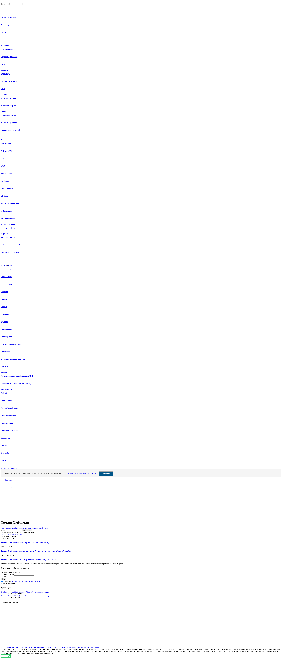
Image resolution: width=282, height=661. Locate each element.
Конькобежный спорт (9, 408)
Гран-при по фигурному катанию (14, 228)
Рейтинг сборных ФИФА (11, 344)
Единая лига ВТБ (8, 49)
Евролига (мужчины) (9, 57)
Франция (4, 322)
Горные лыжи (6, 400)
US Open (4, 196)
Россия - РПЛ (6, 269)
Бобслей (4, 393)
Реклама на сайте (51, 647)
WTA (3, 166)
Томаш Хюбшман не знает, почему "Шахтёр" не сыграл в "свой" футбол (36, 551)
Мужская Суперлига (9, 98)
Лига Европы (6, 337)
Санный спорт (6, 438)
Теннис (3, 140)
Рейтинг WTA (6, 151)
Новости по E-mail (12, 647)
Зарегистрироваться (32, 581)
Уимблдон (5, 181)
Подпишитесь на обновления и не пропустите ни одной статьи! (25, 528)
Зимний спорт (6, 389)
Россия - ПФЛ (6, 284)
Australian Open (7, 188)
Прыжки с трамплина (9, 430)
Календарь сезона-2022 (10, 252)
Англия (4, 299)
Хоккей (4, 372)
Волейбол (4, 94)
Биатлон (4, 70)
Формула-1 (5, 234)
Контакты (40, 647)
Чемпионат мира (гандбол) (11, 130)
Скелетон (4, 445)
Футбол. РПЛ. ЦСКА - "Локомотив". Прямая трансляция (28, 596)
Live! (10, 265)
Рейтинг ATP (6, 143)
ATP (2, 158)
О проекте (62, 647)
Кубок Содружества (9, 81)
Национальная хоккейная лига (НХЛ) (16, 384)
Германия (5, 314)
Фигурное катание (8, 224)
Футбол (4, 265)
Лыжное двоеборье (8, 415)
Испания (4, 292)
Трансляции (6, 25)
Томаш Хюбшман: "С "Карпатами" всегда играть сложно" (29, 559)
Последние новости (8, 17)
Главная (4, 10)
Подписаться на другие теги (11, 534)
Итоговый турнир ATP (10, 203)
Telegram (24, 647)
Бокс (3, 89)
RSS (2, 647)
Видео (3, 32)
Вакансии (32, 647)
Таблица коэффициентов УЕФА (13, 359)
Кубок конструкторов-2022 (11, 245)
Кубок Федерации (8, 218)
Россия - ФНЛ (6, 277)
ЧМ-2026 (4, 367)
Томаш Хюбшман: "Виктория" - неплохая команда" (26, 542)
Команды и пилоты (8, 260)
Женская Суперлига (9, 106)
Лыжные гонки (7, 136)
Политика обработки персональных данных (83, 647)
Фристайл (5, 453)
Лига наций (5, 352)
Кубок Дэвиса (6, 211)
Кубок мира (5, 74)
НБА (3, 64)
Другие (3, 460)
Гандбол (4, 111)
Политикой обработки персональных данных (81, 473)
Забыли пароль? (17, 581)
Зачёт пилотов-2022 (8, 237)
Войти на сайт (6, 2)
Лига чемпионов (7, 329)
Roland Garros (6, 173)
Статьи (4, 40)
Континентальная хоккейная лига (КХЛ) (17, 376)
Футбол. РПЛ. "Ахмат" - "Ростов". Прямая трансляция (28, 592)
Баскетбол (5, 45)
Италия (4, 307)
